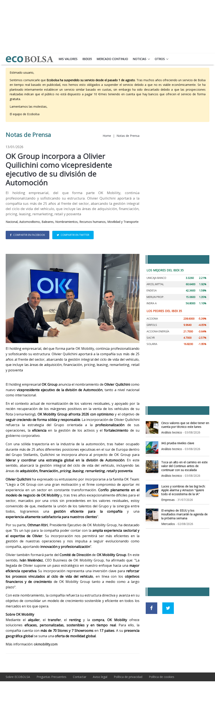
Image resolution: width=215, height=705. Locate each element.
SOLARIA (152, 344)
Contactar (79, 677)
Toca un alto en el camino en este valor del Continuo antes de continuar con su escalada (184, 466)
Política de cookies (161, 677)
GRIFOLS (152, 325)
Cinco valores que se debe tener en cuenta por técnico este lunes (185, 425)
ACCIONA (152, 318)
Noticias (139, 59)
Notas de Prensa (128, 136)
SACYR (151, 337)
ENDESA (152, 290)
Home (107, 136)
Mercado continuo (112, 59)
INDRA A (152, 303)
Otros (160, 59)
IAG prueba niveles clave (177, 443)
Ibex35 (87, 59)
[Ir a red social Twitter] (168, 608)
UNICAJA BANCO (156, 278)
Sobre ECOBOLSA (18, 677)
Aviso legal (100, 677)
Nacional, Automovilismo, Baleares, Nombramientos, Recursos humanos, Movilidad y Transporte (72, 222)
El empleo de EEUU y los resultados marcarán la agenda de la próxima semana (184, 514)
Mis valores (68, 59)
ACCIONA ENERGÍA (158, 331)
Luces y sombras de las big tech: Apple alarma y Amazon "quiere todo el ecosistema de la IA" (183, 490)
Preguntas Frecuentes (51, 677)
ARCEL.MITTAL (155, 284)
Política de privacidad (128, 677)
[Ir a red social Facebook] (151, 608)
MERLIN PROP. (155, 297)
